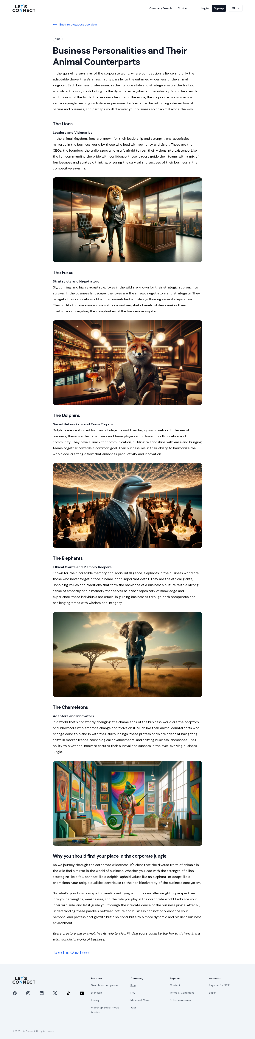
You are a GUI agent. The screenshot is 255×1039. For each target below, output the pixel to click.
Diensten (96, 992)
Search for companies (104, 985)
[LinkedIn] (41, 993)
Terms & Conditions (182, 992)
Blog (133, 985)
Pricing (95, 1000)
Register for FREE (219, 985)
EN (233, 8)
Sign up (219, 8)
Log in (205, 8)
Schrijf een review (180, 1000)
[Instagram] (28, 993)
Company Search (160, 8)
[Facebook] (15, 993)
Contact (183, 8)
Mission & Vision (140, 1000)
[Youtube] (82, 993)
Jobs (133, 1007)
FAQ (132, 992)
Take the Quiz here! (71, 952)
